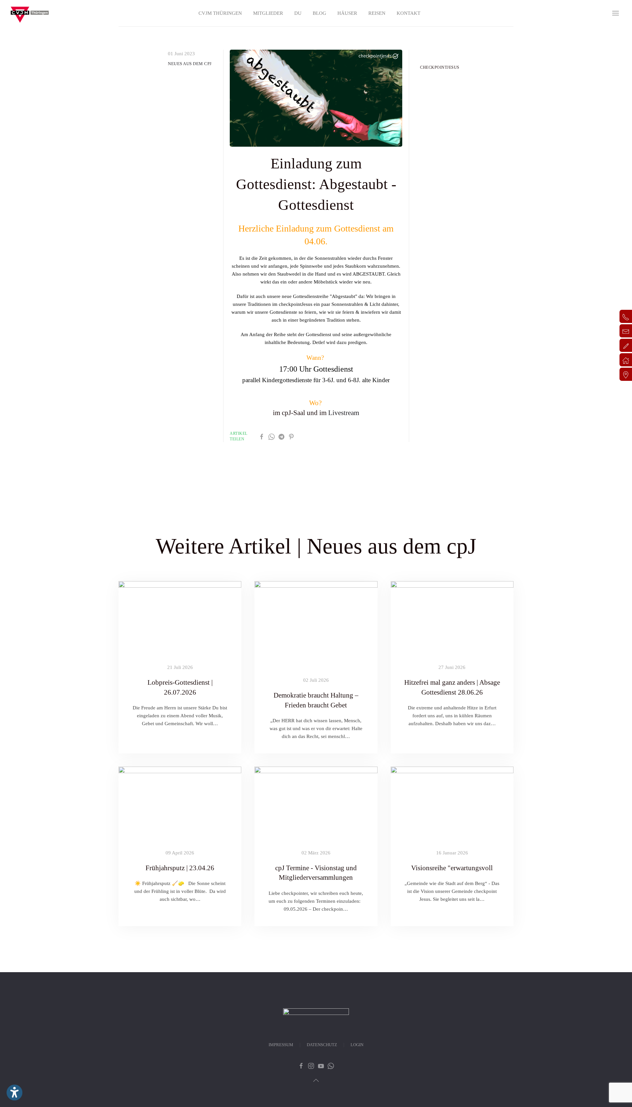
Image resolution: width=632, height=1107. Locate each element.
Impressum (281, 1044)
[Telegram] (281, 436)
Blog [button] (319, 13)
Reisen (376, 13)
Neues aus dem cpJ (190, 63)
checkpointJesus (440, 67)
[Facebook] (261, 436)
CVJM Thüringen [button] (220, 13)
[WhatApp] (271, 436)
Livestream (343, 413)
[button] (615, 13)
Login (357, 1044)
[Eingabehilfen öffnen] (14, 1092)
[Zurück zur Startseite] (29, 13)
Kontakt (408, 13)
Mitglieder (268, 13)
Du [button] (298, 13)
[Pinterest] (291, 436)
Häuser (347, 13)
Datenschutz (322, 1044)
